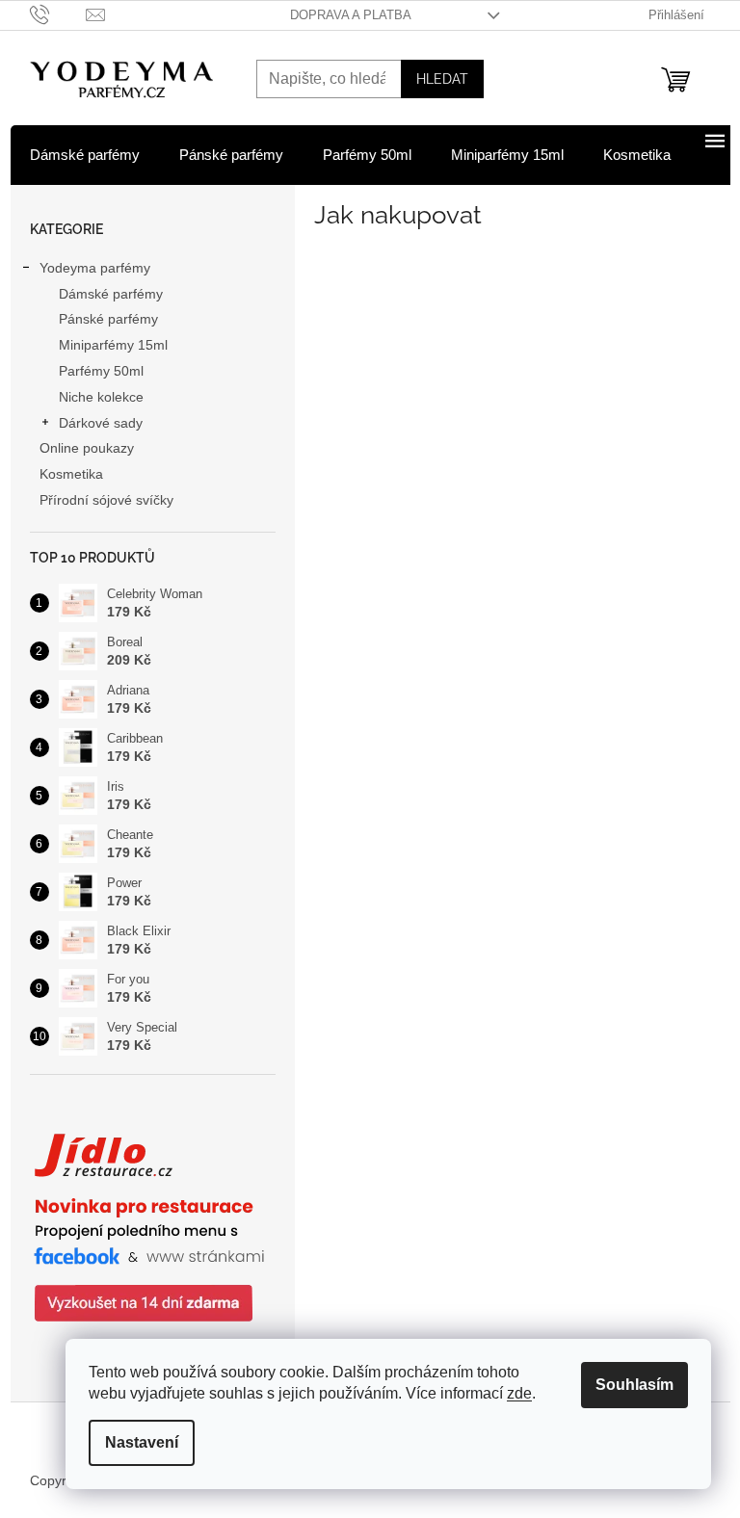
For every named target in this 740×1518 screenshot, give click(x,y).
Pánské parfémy (108, 319)
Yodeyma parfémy (95, 267)
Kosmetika (71, 474)
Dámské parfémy (111, 293)
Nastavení (141, 1442)
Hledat (442, 79)
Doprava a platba (350, 15)
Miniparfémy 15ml (113, 345)
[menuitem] (85, 155)
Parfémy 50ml (101, 371)
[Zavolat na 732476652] (58, 14)
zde (519, 1393)
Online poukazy (87, 448)
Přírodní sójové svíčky (106, 500)
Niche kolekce (101, 397)
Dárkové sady (101, 423)
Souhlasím (634, 1384)
